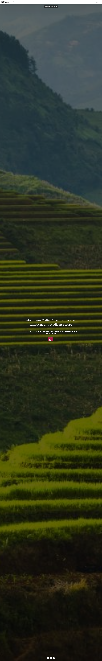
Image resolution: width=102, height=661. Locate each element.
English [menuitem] (97, 2)
